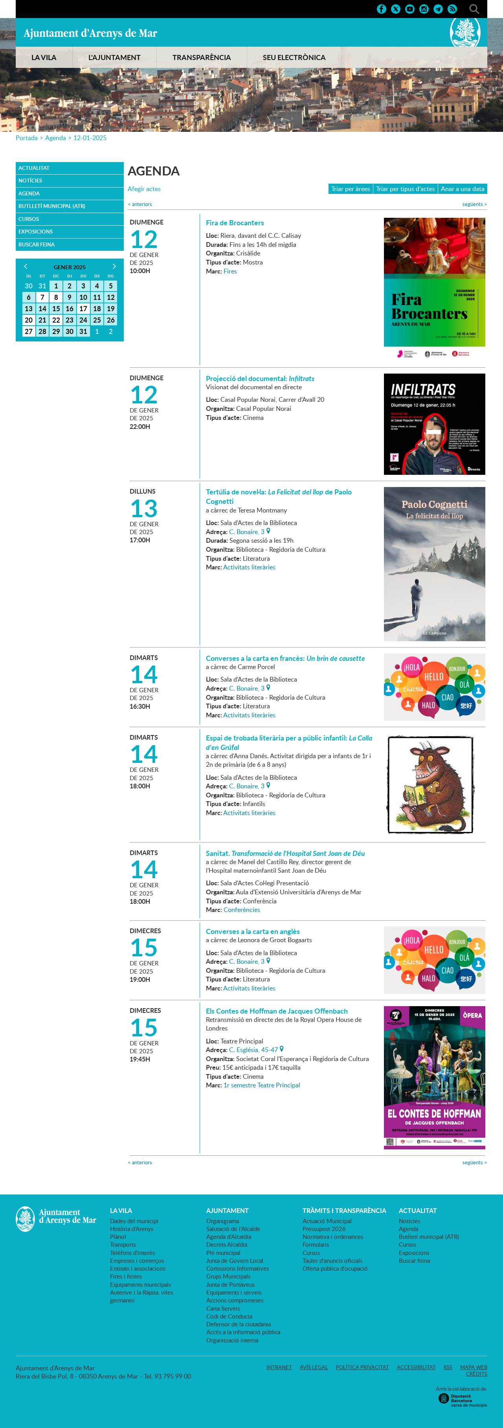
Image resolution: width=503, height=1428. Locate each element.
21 (42, 320)
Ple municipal (223, 1253)
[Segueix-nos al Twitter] (396, 8)
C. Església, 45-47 (253, 1049)
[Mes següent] (114, 266)
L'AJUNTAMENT (114, 57)
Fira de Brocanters (235, 222)
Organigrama (222, 1221)
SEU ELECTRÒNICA (294, 57)
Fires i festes (126, 1276)
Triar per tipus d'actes (405, 188)
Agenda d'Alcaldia (228, 1236)
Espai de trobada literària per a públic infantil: (289, 742)
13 (29, 308)
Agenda (55, 137)
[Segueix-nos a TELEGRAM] (438, 8)
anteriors (140, 204)
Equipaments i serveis (233, 1292)
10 (83, 297)
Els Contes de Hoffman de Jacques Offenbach (277, 1011)
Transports (123, 1244)
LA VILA (44, 57)
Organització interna (232, 1340)
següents (475, 204)
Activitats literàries (249, 567)
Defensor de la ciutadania (238, 1324)
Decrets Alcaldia (226, 1244)
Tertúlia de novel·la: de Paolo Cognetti (279, 496)
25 (97, 320)
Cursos (28, 218)
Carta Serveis (223, 1308)
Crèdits (476, 1373)
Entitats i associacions (137, 1268)
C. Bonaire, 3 (246, 531)
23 (69, 320)
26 (111, 320)
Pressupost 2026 (324, 1229)
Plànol (118, 1236)
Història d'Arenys (131, 1229)
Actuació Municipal (327, 1221)
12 (111, 297)
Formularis (316, 1244)
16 (69, 308)
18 (97, 308)
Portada (27, 137)
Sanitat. (285, 853)
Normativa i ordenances (333, 1236)
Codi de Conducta (229, 1316)
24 (83, 320)
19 (111, 308)
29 (56, 331)
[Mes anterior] (25, 266)
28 (42, 331)
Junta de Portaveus (230, 1284)
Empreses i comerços (137, 1260)
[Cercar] (474, 8)
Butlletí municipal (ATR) (51, 206)
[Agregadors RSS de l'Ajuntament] (452, 8)
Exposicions (35, 231)
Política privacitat (362, 1367)
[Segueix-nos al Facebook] (381, 8)
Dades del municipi (134, 1221)
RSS (448, 1367)
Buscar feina (36, 244)
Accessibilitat (416, 1367)
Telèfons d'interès (132, 1253)
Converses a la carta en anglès (253, 931)
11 (97, 297)
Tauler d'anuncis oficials (332, 1260)
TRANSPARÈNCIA (202, 57)
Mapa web (473, 1367)
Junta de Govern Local (234, 1260)
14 (42, 308)
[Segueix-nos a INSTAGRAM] (424, 8)
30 (69, 331)
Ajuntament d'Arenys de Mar (90, 34)
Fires (230, 271)
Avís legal (314, 1367)
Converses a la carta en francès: (285, 658)
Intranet (279, 1367)
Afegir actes (144, 189)
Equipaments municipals (140, 1284)
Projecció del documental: (260, 378)
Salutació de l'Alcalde (233, 1229)
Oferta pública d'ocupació (335, 1268)
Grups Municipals (228, 1276)
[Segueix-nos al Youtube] (410, 8)
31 (83, 331)
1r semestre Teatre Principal (262, 1085)
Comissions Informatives (237, 1268)
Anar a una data (463, 188)
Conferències (242, 909)
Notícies (30, 180)
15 (56, 308)
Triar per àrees (350, 188)
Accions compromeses (234, 1300)
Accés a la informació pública (243, 1332)
